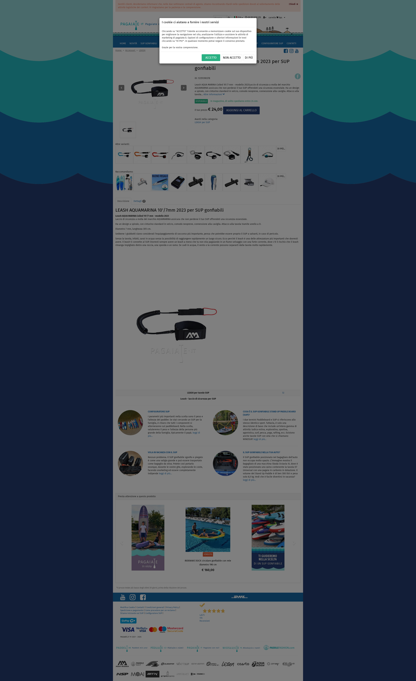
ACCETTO (211, 57)
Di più (249, 57)
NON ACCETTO (232, 57)
